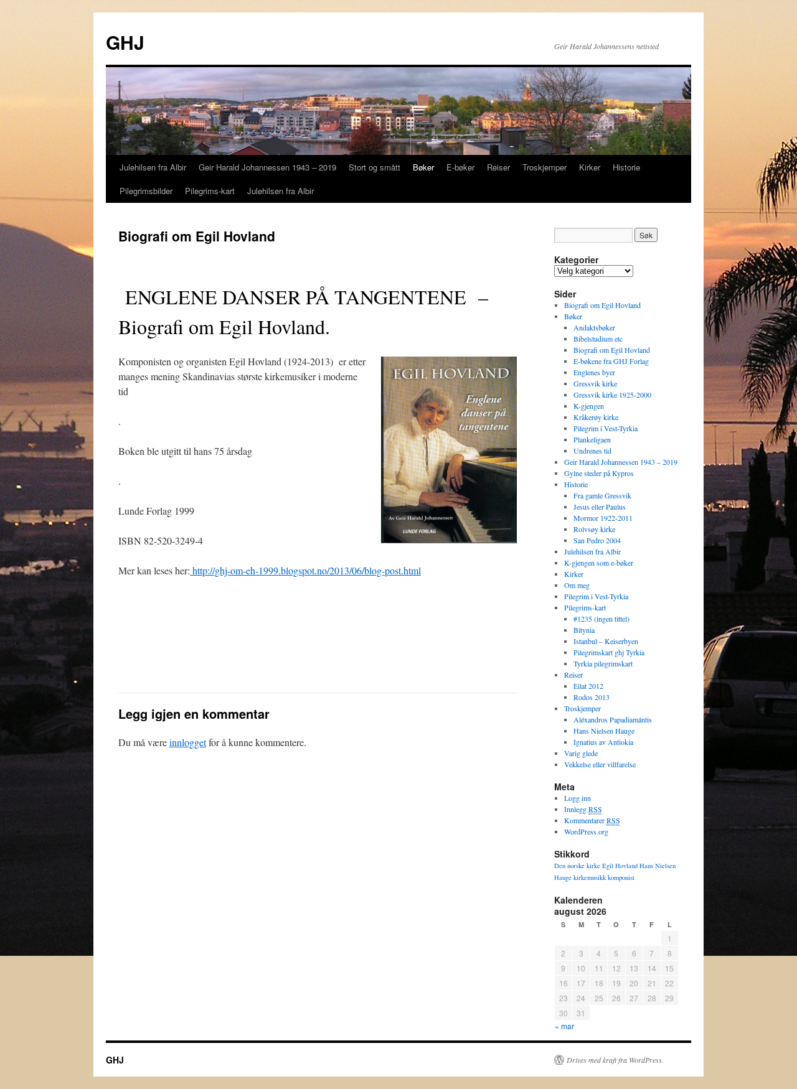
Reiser (498, 167)
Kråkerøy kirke (595, 417)
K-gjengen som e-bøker (598, 563)
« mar (564, 1026)
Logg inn (577, 798)
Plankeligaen (592, 439)
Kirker (589, 167)
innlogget (187, 742)
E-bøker (460, 167)
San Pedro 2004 (597, 540)
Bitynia (584, 630)
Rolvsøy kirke (594, 529)
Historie (626, 167)
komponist (621, 877)
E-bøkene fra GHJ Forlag (611, 361)
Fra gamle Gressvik (602, 495)
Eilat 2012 (588, 686)
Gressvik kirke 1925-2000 (612, 395)
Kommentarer (592, 820)
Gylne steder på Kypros (599, 473)
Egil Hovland (620, 865)
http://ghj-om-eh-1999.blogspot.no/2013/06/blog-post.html (305, 570)
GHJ (125, 42)
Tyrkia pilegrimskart (603, 663)
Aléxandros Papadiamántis (612, 719)
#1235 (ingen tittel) (601, 619)
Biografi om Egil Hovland (602, 305)
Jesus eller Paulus (599, 507)
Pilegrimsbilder (146, 191)
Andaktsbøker (594, 327)
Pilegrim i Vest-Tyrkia (605, 428)
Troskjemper (544, 167)
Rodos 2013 (591, 697)
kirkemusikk (589, 877)
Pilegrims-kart (210, 191)
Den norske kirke (577, 865)
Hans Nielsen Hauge (603, 731)
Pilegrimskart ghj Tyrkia (608, 652)
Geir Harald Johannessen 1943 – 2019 (267, 167)
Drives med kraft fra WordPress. (615, 1060)
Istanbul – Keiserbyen (605, 641)
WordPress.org (586, 831)
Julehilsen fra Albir (153, 167)
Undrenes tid (592, 451)
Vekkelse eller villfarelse (600, 764)
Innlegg (583, 809)
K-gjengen (588, 406)
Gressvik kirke (595, 383)
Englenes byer (594, 372)
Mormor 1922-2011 (603, 518)
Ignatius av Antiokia (603, 742)
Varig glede (581, 753)
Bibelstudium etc (598, 339)
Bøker (423, 167)
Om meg (577, 585)
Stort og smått (374, 167)
